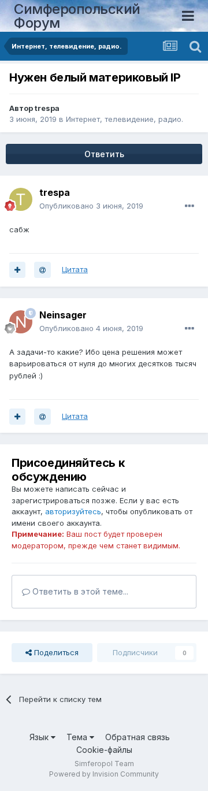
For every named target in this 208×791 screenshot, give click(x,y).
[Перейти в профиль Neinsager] (20, 321)
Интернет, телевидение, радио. (124, 119)
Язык (40, 737)
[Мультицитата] (17, 270)
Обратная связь (137, 737)
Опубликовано (91, 205)
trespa (47, 108)
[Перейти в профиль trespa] (20, 199)
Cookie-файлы (104, 750)
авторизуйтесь (73, 511)
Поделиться (55, 652)
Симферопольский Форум (77, 16)
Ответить (104, 154)
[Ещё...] (189, 206)
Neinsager (63, 315)
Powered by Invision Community (104, 774)
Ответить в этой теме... (79, 591)
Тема (78, 737)
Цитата (75, 269)
